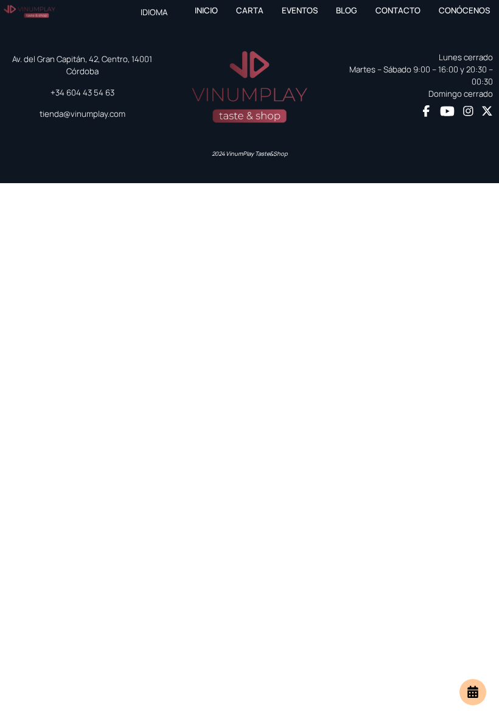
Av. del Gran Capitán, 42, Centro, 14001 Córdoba (82, 65)
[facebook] (426, 112)
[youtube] (447, 111)
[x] (487, 112)
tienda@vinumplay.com (82, 113)
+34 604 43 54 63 (82, 92)
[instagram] (468, 112)
